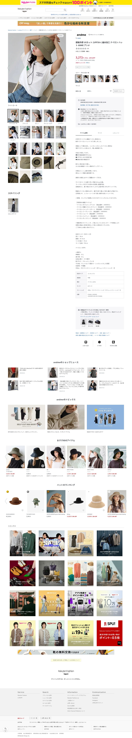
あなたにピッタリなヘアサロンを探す (27, 726)
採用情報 (61, 733)
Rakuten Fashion (12, 30)
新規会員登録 (95, 695)
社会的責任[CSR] (54, 733)
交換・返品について (104, 333)
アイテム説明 (83, 133)
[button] (37, 68)
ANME (79, 38)
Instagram (95, 700)
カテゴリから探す (47, 700)
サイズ (100, 133)
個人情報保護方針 (27, 733)
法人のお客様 (70, 705)
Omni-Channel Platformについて (76, 711)
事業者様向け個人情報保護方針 (40, 733)
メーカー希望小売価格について (102, 335)
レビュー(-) (116, 133)
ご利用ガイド (70, 700)
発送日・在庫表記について (82, 333)
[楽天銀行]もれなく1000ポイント (88, 6)
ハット (35, 30)
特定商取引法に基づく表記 (74, 708)
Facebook (95, 698)
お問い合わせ (70, 703)
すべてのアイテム (47, 705)
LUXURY (20, 697)
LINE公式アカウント (97, 702)
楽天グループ (102, 6)
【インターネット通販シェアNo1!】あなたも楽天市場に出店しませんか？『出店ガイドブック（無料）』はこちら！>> (57, 722)
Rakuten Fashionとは (73, 698)
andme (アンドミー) (23, 30)
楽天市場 (111, 6)
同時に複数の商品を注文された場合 (84, 335)
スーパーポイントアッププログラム (76, 695)
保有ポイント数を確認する (100, 726)
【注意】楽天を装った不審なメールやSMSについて (66, 660)
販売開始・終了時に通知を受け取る (89, 105)
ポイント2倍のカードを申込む (76, 726)
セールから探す (47, 703)
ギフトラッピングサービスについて (89, 317)
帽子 (31, 30)
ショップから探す (47, 698)
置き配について (94, 333)
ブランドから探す (47, 695)
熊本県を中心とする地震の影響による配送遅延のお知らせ (66, 14)
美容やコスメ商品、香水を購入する (52, 726)
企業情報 (20, 733)
